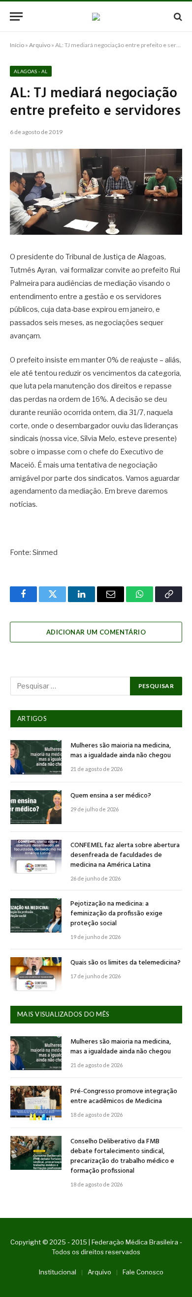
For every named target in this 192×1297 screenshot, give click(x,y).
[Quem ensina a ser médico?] (36, 807)
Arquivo (39, 45)
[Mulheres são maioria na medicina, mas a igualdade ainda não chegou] (36, 757)
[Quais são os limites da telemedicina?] (36, 974)
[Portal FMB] (96, 17)
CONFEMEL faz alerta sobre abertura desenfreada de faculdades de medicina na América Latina (125, 855)
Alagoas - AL (31, 71)
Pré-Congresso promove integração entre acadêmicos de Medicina (123, 1096)
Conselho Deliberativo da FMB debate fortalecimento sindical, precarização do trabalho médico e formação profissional (122, 1156)
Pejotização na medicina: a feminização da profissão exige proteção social (116, 913)
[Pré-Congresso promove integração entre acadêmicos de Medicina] (36, 1103)
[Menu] (16, 16)
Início (17, 45)
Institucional (57, 1272)
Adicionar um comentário (96, 632)
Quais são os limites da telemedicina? (125, 962)
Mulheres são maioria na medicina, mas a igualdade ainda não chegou (120, 750)
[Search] (177, 16)
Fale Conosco (143, 1272)
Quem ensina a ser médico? (110, 795)
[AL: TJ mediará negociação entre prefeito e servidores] (96, 192)
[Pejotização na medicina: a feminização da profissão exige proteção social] (36, 915)
